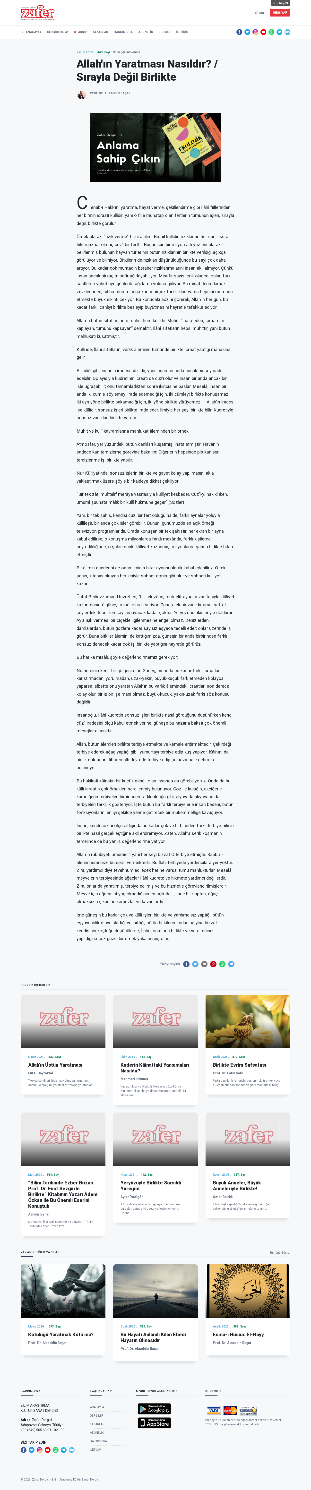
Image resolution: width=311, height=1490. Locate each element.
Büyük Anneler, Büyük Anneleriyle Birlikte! (237, 1185)
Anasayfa (33, 32)
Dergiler (96, 1415)
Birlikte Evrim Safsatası (239, 1065)
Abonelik (145, 32)
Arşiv (82, 32)
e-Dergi (164, 32)
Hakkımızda (123, 32)
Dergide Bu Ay (58, 32)
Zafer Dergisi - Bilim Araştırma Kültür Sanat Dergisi (66, 1479)
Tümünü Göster (280, 1252)
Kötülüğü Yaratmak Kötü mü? (61, 1334)
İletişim (182, 32)
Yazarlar (100, 32)
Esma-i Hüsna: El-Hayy (238, 1334)
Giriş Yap (280, 12)
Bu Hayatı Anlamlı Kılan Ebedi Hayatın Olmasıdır (153, 1337)
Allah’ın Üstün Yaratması (55, 1065)
